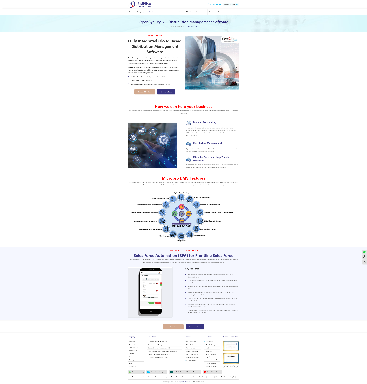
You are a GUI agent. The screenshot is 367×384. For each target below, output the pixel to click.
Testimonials (133, 350)
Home (131, 12)
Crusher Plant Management (157, 345)
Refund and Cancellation (139, 377)
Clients (217, 377)
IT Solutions (193, 377)
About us (132, 342)
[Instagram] (214, 4)
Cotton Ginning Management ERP (159, 348)
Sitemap (131, 360)
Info (364, 258)
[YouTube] (220, 4)
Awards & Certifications (133, 346)
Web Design (190, 345)
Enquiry (221, 12)
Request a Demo (166, 92)
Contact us (132, 366)
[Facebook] (208, 4)
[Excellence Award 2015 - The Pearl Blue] (231, 345)
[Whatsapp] (364, 251)
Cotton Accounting (138, 372)
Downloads (202, 377)
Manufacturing (210, 345)
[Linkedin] (217, 4)
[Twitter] (211, 4)
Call (364, 263)
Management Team (168, 377)
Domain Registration (192, 351)
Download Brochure (144, 92)
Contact (212, 12)
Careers (131, 353)
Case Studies (225, 377)
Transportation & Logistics (210, 355)
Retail (207, 348)
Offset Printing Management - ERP (159, 354)
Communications (210, 363)
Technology (209, 351)
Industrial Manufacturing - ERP (158, 342)
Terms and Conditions (154, 377)
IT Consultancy (191, 360)
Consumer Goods (211, 366)
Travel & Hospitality (211, 360)
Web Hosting (190, 348)
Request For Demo (230, 4)
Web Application (191, 342)
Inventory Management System (158, 357)
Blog (130, 363)
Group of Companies (182, 377)
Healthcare (209, 342)
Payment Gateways (192, 357)
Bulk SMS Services (192, 354)
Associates (210, 377)
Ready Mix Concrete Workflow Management (162, 351)
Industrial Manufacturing (214, 372)
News (131, 357)
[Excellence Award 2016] (231, 357)
